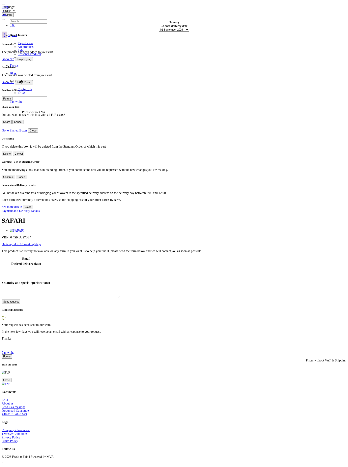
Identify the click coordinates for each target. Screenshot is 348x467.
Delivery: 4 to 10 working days (21, 244)
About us (7, 403)
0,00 (12, 25)
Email (26, 258)
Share (6, 121)
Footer (7, 356)
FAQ (5, 399)
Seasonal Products (29, 54)
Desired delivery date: (26, 263)
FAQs (21, 92)
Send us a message (13, 407)
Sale (20, 50)
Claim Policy (10, 441)
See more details (12, 206)
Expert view (25, 43)
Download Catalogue (15, 410)
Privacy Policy (11, 437)
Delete (7, 153)
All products (25, 46)
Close (33, 130)
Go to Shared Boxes (14, 130)
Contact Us (25, 89)
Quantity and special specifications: (26, 282)
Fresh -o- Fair (5, 10)
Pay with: (16, 101)
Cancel (18, 121)
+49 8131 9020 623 (14, 414)
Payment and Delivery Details (21, 210)
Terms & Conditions (14, 433)
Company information (16, 430)
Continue (8, 177)
